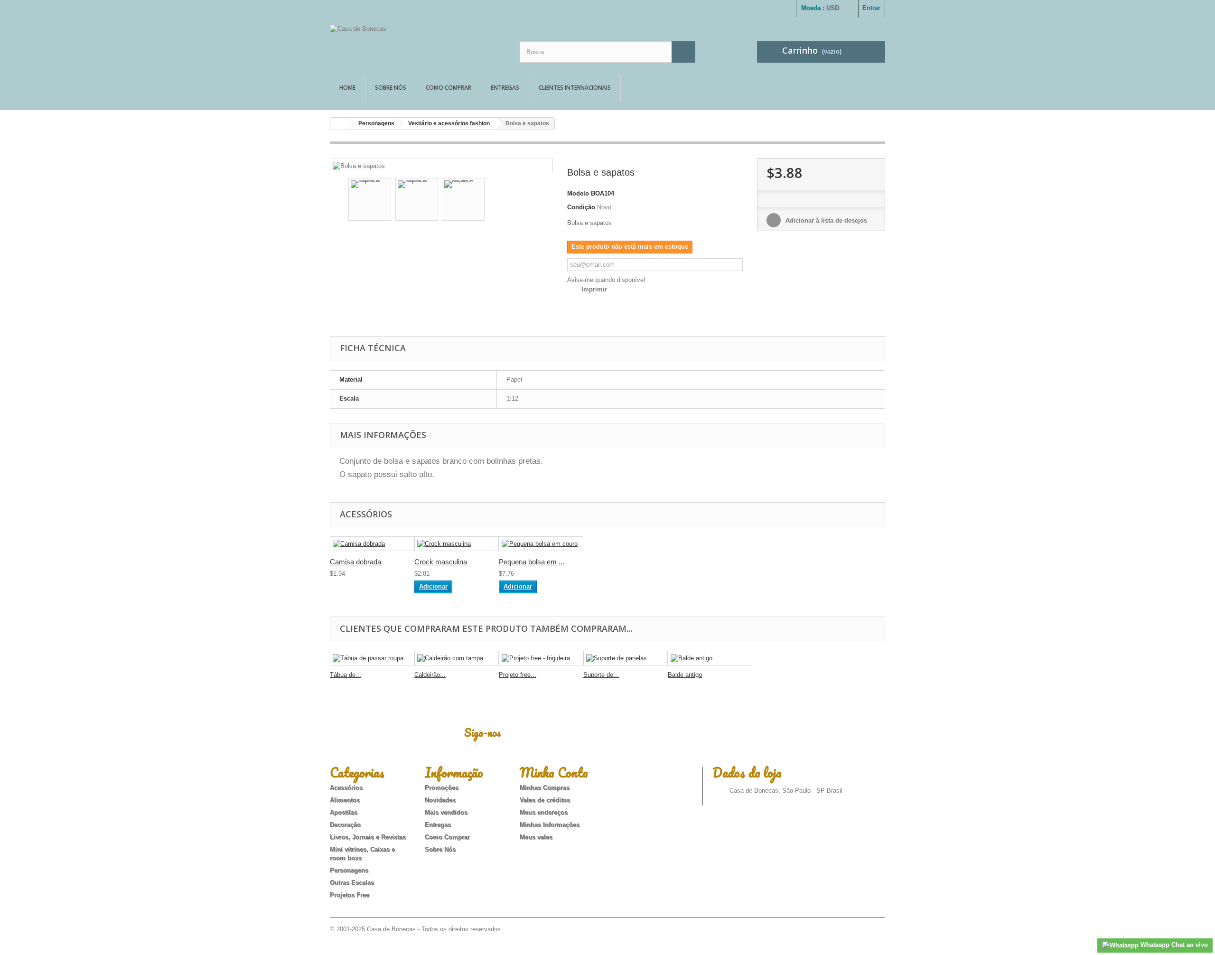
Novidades (440, 800)
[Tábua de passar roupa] (372, 658)
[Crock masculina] (456, 543)
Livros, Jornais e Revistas (368, 837)
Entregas (505, 88)
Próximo (539, 201)
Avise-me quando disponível (606, 279)
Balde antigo (685, 674)
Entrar (871, 7)
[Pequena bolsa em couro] (541, 543)
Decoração (345, 824)
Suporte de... (601, 674)
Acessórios (346, 787)
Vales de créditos (545, 800)
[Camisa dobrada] (372, 543)
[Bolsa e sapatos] (359, 165)
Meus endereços (544, 812)
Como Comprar (448, 88)
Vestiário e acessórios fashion (449, 123)
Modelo (578, 193)
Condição (581, 207)
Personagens (376, 123)
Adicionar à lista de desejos (825, 220)
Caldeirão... (430, 674)
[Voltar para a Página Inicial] (340, 124)
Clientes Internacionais (575, 88)
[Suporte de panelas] (625, 658)
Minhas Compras (545, 787)
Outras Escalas (352, 882)
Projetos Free (349, 895)
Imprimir (594, 289)
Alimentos (345, 800)
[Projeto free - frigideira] (541, 658)
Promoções (441, 787)
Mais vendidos (446, 812)
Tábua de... (345, 674)
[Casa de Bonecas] (417, 41)
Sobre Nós (390, 88)
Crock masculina (440, 562)
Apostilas (343, 812)
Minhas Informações (549, 824)
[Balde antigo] (710, 658)
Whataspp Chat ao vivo (1173, 944)
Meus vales (536, 837)
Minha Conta (554, 772)
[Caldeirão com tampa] (456, 658)
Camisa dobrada (355, 562)
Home (347, 88)
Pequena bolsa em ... (531, 562)
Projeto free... (517, 674)
